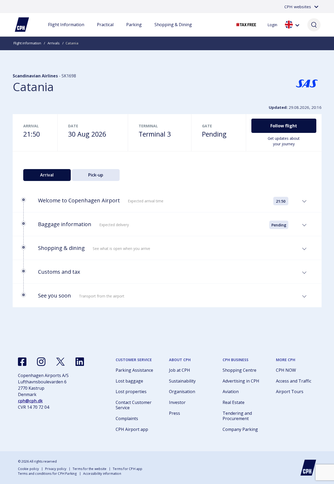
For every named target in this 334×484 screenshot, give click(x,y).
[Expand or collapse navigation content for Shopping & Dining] (173, 29)
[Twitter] (60, 361)
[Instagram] (41, 361)
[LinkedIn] (80, 361)
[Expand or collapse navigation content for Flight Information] (66, 29)
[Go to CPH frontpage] (308, 468)
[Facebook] (22, 361)
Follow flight (283, 126)
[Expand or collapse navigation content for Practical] (105, 29)
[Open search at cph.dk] (314, 24)
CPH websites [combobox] (297, 6)
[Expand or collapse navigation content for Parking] (134, 29)
